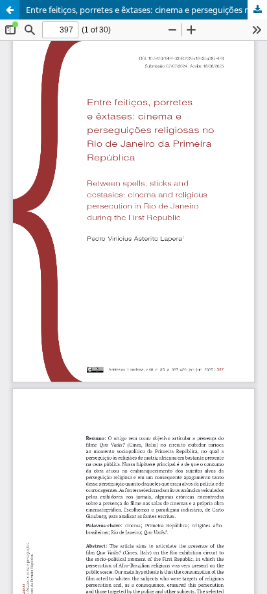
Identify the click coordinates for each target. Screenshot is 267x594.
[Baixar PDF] (257, 9)
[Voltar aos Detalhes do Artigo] (9, 9)
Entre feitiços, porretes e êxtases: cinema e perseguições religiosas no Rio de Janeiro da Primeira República (146, 10)
